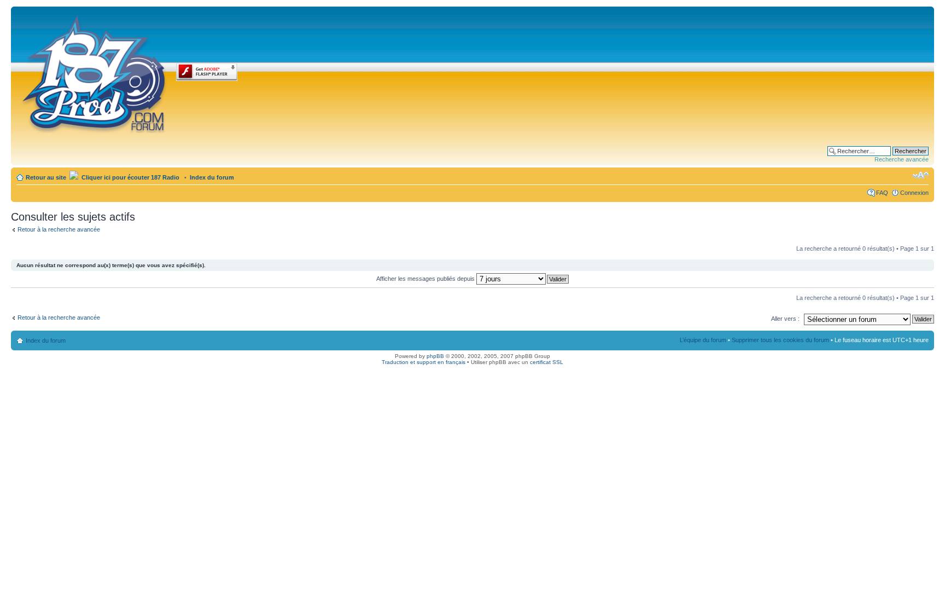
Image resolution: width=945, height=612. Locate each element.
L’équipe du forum (703, 340)
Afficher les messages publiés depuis (426, 278)
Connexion (914, 192)
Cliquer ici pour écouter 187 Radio (129, 177)
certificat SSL (546, 362)
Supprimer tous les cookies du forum (780, 340)
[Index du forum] (95, 72)
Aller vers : (785, 318)
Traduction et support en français (423, 362)
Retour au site (46, 177)
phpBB (435, 356)
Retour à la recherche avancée (59, 229)
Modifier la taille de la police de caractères (921, 175)
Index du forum (212, 177)
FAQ (882, 192)
